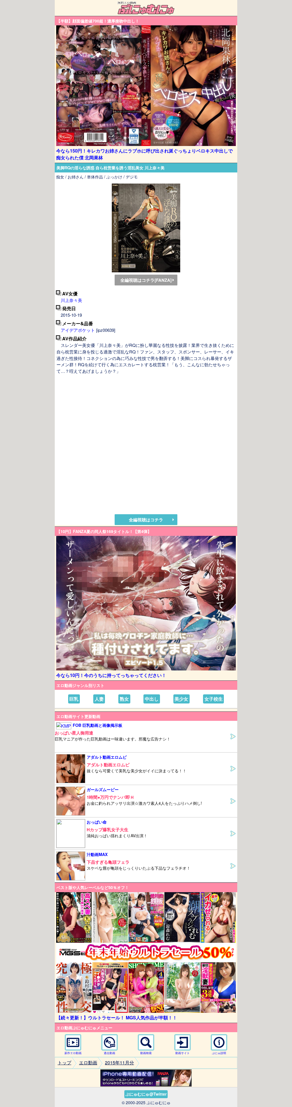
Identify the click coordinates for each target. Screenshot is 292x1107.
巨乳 (73, 699)
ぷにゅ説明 (219, 1053)
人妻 (99, 699)
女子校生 (213, 699)
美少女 (181, 699)
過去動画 (109, 1053)
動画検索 (146, 1053)
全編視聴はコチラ (146, 520)
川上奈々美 (71, 300)
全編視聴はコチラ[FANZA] (146, 280)
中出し (152, 699)
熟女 (124, 699)
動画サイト (182, 1053)
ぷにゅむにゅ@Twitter (146, 1094)
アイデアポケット (78, 330)
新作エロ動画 (73, 1053)
